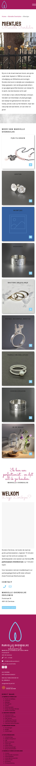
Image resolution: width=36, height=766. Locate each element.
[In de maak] (18, 441)
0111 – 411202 (8, 657)
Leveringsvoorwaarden (11, 758)
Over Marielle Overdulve (11, 755)
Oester (7, 705)
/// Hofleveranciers (8, 735)
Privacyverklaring (9, 763)
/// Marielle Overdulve (9, 697)
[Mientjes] (18, 224)
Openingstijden (8, 607)
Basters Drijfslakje (10, 710)
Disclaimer (8, 761)
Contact (7, 753)
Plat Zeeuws (8, 718)
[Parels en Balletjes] (18, 368)
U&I (6, 740)
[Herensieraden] (18, 405)
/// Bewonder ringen (8, 725)
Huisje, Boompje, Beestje (12, 709)
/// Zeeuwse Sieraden (8, 713)
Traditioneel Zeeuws (11, 720)
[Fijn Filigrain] (18, 152)
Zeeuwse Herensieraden (12, 723)
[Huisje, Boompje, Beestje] (18, 332)
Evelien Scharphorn (10, 739)
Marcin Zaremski (9, 742)
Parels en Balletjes (10, 699)
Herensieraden (9, 707)
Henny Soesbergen (10, 747)
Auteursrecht (8, 760)
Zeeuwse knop (9, 715)
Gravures (7, 700)
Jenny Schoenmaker (10, 748)
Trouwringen (8, 728)
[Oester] (18, 188)
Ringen (7, 729)
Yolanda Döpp (9, 737)
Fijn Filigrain (8, 704)
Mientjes (7, 702)
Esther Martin (8, 745)
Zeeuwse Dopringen (11, 721)
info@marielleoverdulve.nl (12, 661)
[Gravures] (18, 260)
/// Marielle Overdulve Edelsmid (12, 751)
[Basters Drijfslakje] (18, 296)
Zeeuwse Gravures (10, 716)
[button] (33, 4)
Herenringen (8, 731)
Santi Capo (8, 743)
